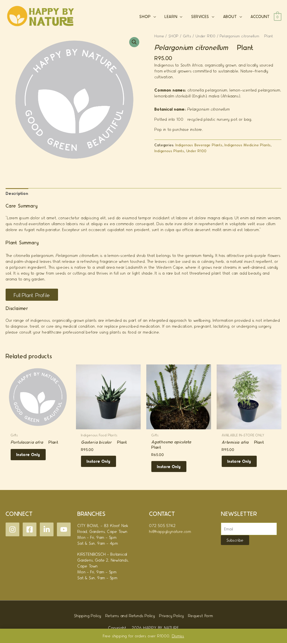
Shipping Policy (87, 615)
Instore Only (28, 454)
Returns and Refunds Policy (130, 615)
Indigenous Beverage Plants (199, 144)
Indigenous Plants (169, 150)
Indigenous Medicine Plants (247, 144)
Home (159, 35)
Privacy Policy (171, 615)
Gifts (187, 35)
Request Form (200, 615)
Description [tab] (17, 193)
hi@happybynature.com (170, 531)
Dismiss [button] (178, 635)
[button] (134, 42)
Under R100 (206, 35)
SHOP (173, 35)
